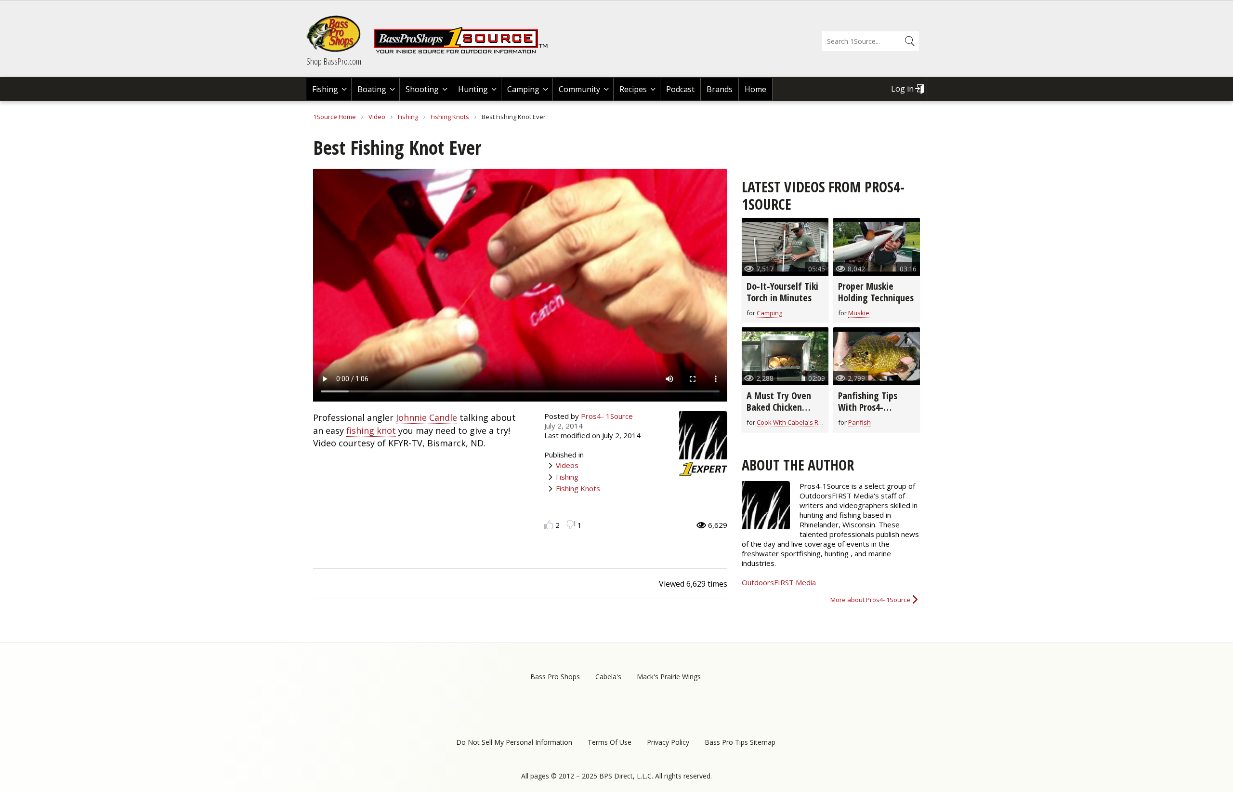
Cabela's (608, 676)
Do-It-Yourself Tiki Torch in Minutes (782, 292)
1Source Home (334, 116)
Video (376, 116)
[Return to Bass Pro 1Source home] (465, 51)
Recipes (633, 89)
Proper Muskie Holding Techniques (876, 292)
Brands (720, 89)
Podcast (680, 89)
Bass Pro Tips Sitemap (740, 742)
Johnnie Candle (426, 417)
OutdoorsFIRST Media (779, 582)
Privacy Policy (668, 742)
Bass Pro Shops (555, 676)
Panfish (859, 422)
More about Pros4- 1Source (870, 599)
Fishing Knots (450, 116)
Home (755, 89)
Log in (902, 88)
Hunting (473, 89)
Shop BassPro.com (333, 61)
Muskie (858, 313)
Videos (567, 465)
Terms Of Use (609, 742)
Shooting (422, 89)
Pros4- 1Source (607, 416)
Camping (523, 89)
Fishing (325, 89)
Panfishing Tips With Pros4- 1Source (867, 407)
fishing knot (371, 430)
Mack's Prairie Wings (669, 676)
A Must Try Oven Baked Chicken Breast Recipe (779, 407)
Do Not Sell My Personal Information (514, 742)
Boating (371, 89)
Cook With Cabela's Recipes (797, 422)
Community (579, 89)
